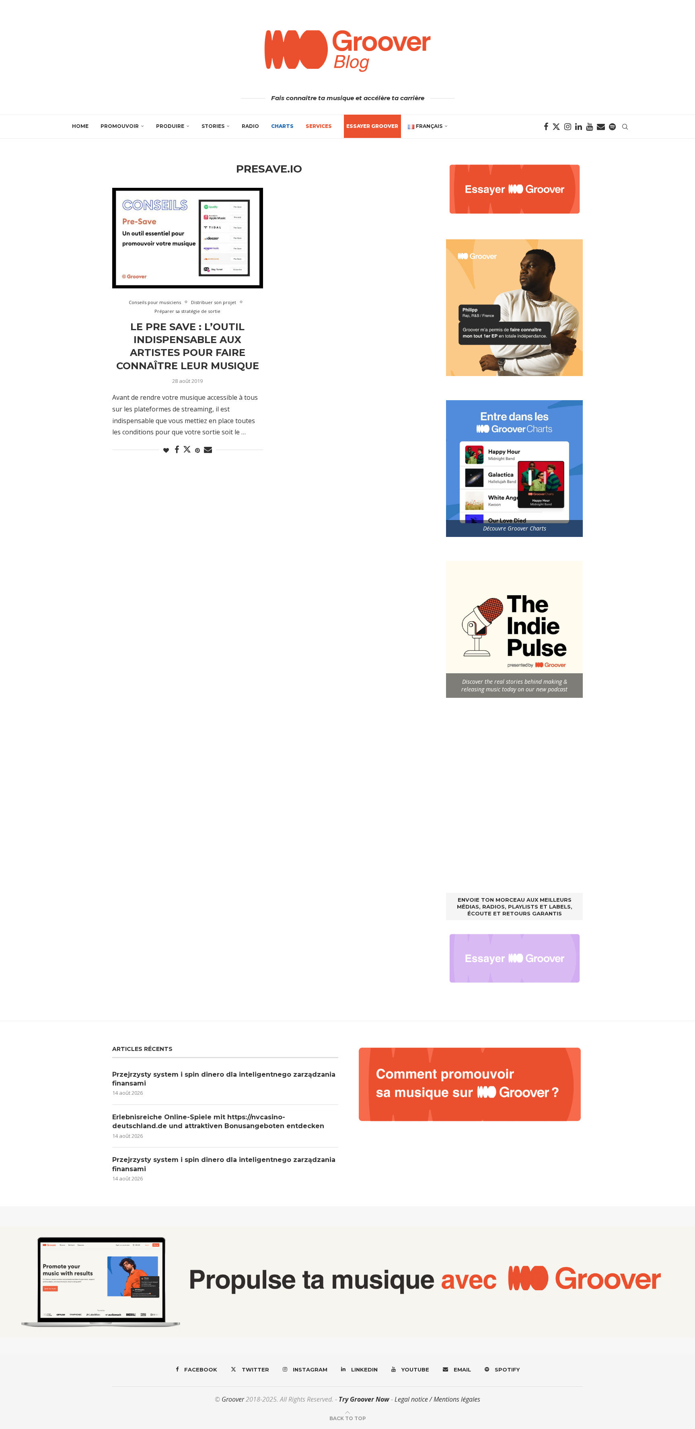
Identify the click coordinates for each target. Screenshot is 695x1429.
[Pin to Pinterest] (197, 450)
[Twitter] (556, 126)
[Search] (625, 126)
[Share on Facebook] (177, 450)
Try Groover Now (364, 1399)
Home (80, 126)
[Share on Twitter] (187, 449)
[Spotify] (612, 126)
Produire (170, 126)
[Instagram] (567, 126)
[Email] (601, 126)
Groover (233, 1399)
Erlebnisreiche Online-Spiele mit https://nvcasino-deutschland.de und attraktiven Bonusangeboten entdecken (218, 1121)
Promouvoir (120, 126)
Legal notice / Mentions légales (437, 1399)
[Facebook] (546, 126)
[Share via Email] (208, 450)
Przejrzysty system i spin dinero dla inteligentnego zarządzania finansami (223, 1079)
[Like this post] (166, 450)
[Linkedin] (578, 126)
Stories (213, 126)
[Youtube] (589, 126)
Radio (250, 126)
